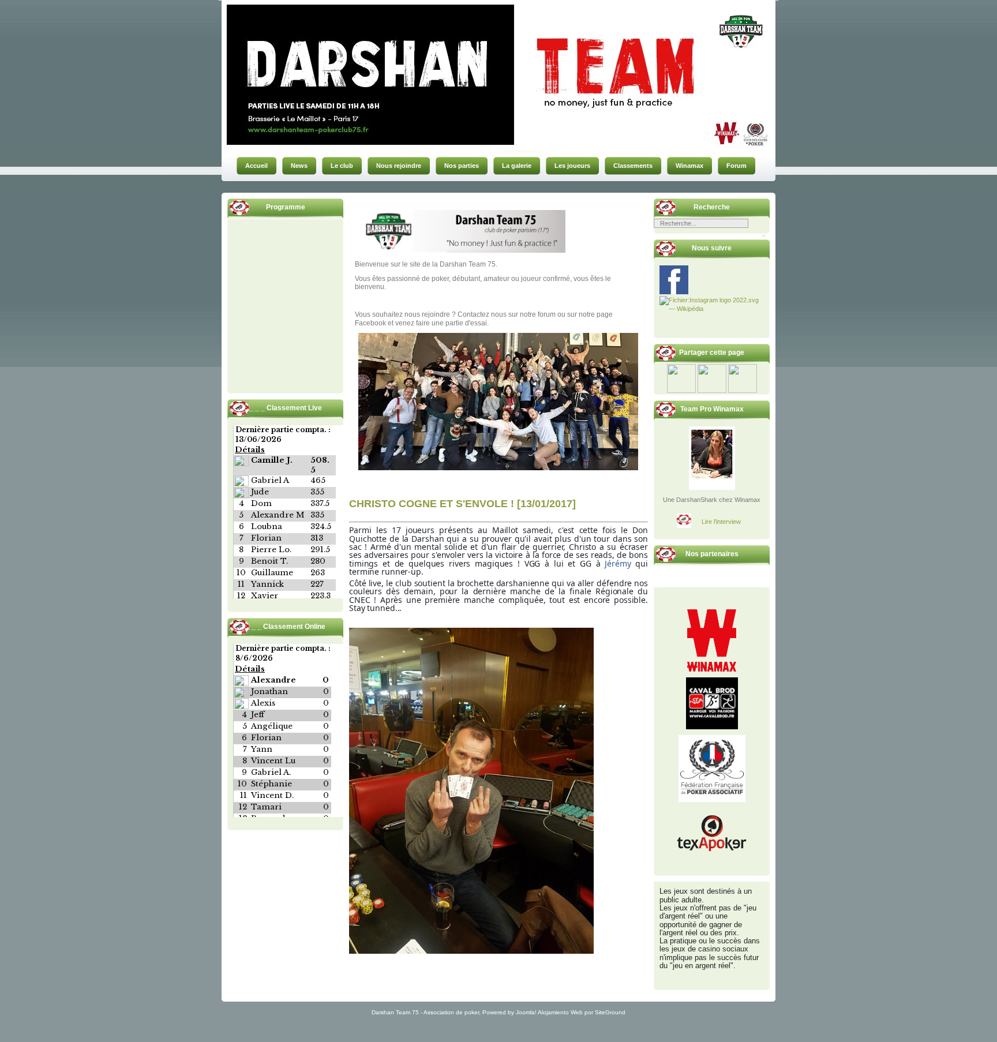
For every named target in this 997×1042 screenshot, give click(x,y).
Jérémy (618, 563)
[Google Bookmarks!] (742, 390)
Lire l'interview (721, 521)
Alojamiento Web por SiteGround (581, 1012)
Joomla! (526, 1012)
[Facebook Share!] (681, 390)
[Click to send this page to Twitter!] (712, 390)
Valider (764, 236)
